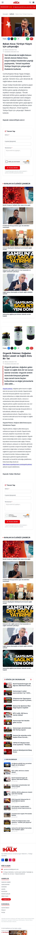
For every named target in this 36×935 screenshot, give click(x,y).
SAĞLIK (12, 14)
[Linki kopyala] (18, 38)
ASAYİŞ (3, 889)
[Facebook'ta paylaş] (8, 38)
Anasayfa (5, 14)
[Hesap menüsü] (33, 2)
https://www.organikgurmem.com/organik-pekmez (17, 464)
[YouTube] (13, 860)
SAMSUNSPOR (5, 884)
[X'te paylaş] (12, 38)
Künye (3, 912)
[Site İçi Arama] (30, 2)
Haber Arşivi (4, 896)
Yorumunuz (8, 148)
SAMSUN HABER (5, 882)
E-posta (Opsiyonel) (10, 141)
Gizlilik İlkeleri (5, 907)
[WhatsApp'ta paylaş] (15, 38)
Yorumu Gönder (13, 168)
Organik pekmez (7, 388)
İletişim (3, 910)
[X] (6, 860)
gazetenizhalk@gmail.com (11, 869)
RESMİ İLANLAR (5, 894)
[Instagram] (10, 860)
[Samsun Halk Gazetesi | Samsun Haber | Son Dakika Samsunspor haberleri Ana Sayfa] (16, 2)
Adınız (7, 135)
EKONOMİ (4, 891)
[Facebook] (2, 860)
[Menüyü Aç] (2, 2)
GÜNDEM (4, 887)
